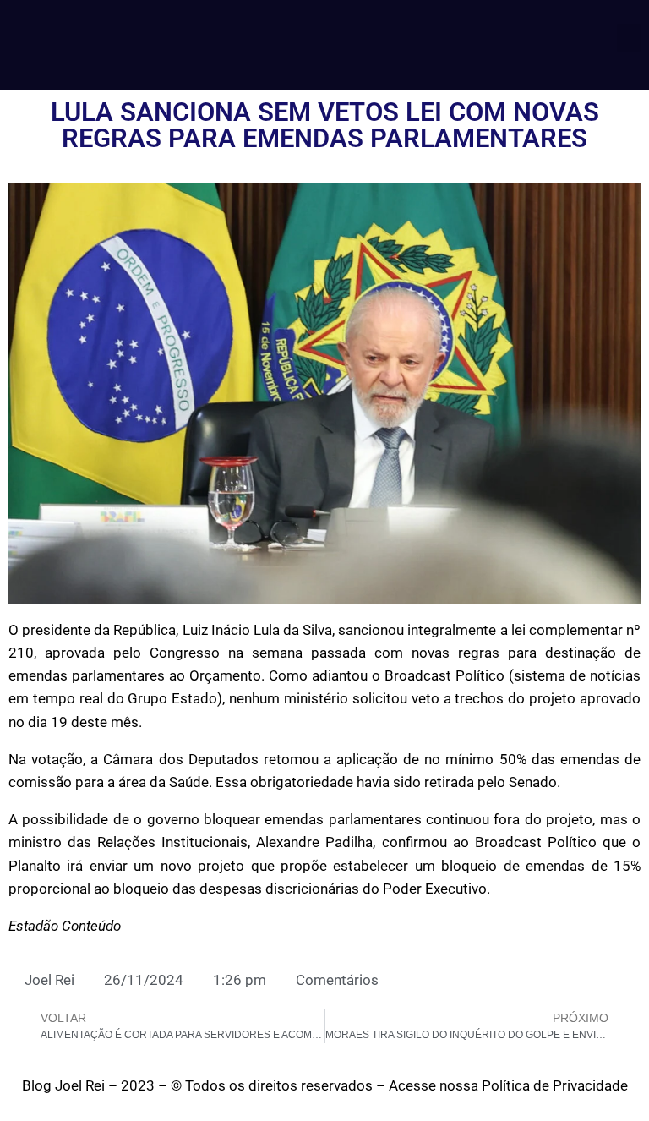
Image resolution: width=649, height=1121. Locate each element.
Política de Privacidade (555, 1085)
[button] (629, 38)
